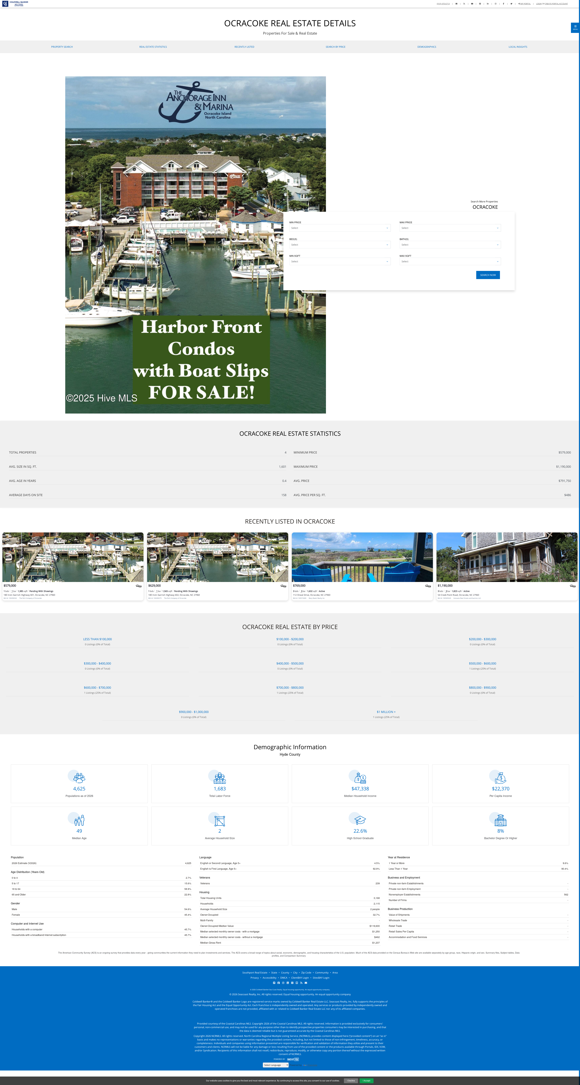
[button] (575, 28)
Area (335, 972)
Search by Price (335, 46)
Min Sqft (294, 255)
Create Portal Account (556, 3)
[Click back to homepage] (14, 3)
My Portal (525, 3)
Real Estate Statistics (153, 46)
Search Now (488, 275)
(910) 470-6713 (443, 3)
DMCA (283, 977)
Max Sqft (405, 255)
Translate (312, 1065)
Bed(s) (293, 239)
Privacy (255, 977)
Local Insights (518, 46)
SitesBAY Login (321, 977)
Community (322, 972)
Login (539, 3)
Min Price (295, 222)
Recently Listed (244, 46)
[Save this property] (140, 537)
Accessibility (269, 977)
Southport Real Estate (254, 972)
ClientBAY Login (300, 977)
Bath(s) (404, 239)
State (274, 972)
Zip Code (306, 972)
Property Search (62, 46)
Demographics (426, 46)
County (285, 972)
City (295, 972)
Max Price (406, 222)
